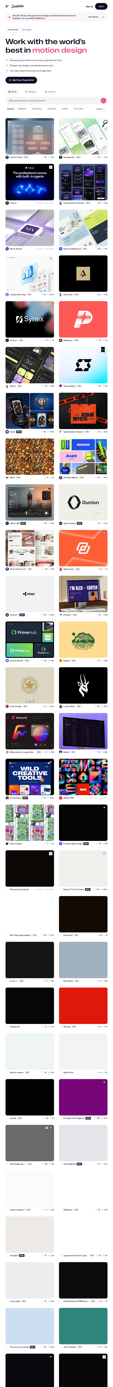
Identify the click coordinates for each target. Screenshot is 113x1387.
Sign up (89, 6)
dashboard (22, 109)
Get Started (93, 17)
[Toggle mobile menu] (7, 6)
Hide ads (40, 203)
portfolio (65, 109)
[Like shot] (49, 150)
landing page (37, 109)
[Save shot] (44, 150)
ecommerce (78, 109)
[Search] (103, 100)
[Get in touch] (38, 150)
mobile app (51, 109)
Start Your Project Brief (23, 80)
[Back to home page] (17, 6)
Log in (101, 6)
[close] (103, 17)
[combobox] (52, 100)
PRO (26, 157)
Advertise (50, 203)
